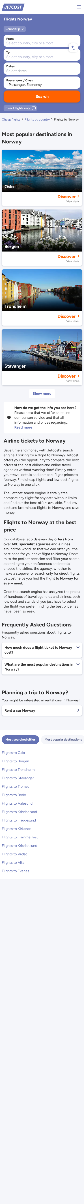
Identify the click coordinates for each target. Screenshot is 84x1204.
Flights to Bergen (15, 761)
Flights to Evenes (15, 871)
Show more (42, 393)
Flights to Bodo (14, 795)
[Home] (13, 7)
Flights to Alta (13, 862)
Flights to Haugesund (19, 820)
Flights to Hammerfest (20, 837)
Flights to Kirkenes (16, 829)
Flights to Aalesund (17, 803)
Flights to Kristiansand (19, 812)
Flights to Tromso (15, 786)
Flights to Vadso (14, 854)
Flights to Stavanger (18, 778)
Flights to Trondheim (18, 769)
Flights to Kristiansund (19, 846)
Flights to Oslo (13, 753)
